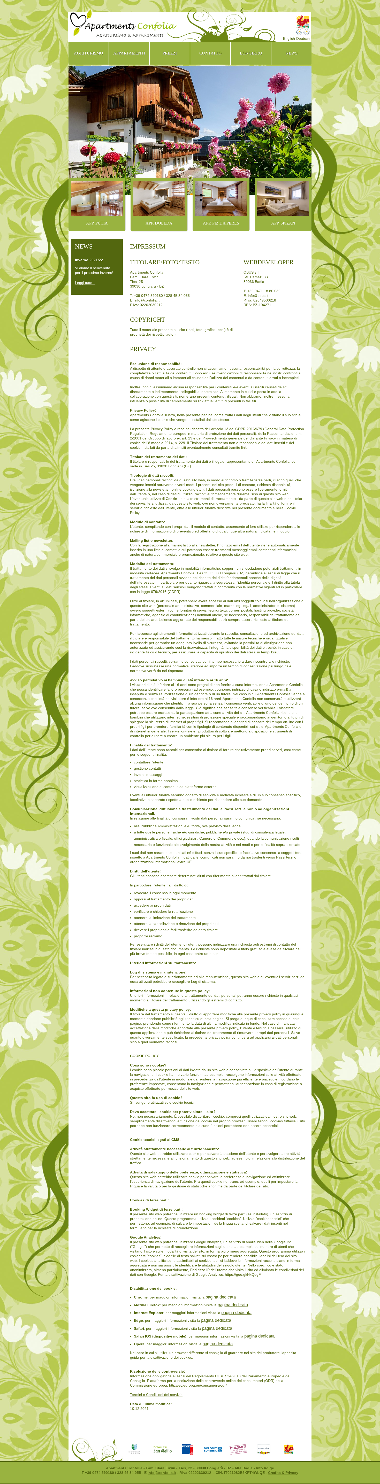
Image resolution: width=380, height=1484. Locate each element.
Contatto (210, 53)
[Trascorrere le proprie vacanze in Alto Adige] (267, 1449)
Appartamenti (129, 53)
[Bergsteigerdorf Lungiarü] (141, 1449)
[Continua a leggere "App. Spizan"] (283, 198)
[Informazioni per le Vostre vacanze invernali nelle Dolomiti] (216, 1449)
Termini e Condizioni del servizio (156, 1395)
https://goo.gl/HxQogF (243, 1274)
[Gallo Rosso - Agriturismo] (292, 1449)
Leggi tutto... (85, 283)
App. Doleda (159, 223)
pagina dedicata (221, 1297)
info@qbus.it (258, 295)
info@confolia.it (146, 300)
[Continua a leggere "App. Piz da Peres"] (221, 198)
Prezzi (170, 53)
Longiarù (251, 53)
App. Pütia (97, 223)
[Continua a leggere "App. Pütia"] (97, 198)
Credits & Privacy (283, 1473)
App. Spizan (283, 223)
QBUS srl (251, 272)
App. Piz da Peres (221, 223)
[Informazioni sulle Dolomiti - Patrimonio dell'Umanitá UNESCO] (242, 1449)
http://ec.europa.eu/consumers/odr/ (198, 1385)
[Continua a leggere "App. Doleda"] (159, 198)
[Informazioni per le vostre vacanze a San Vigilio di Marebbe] (166, 1449)
